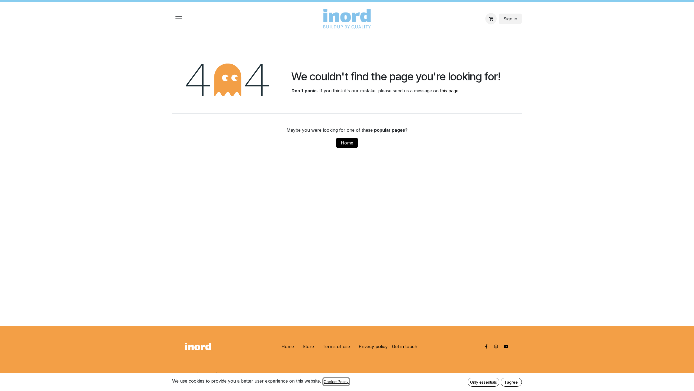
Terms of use (336, 346)
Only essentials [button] (483, 382)
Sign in (510, 18)
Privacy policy (373, 346)
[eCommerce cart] (491, 18)
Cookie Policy (336, 381)
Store (308, 346)
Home (347, 143)
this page (449, 90)
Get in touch (404, 346)
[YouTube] (506, 346)
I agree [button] (511, 382)
